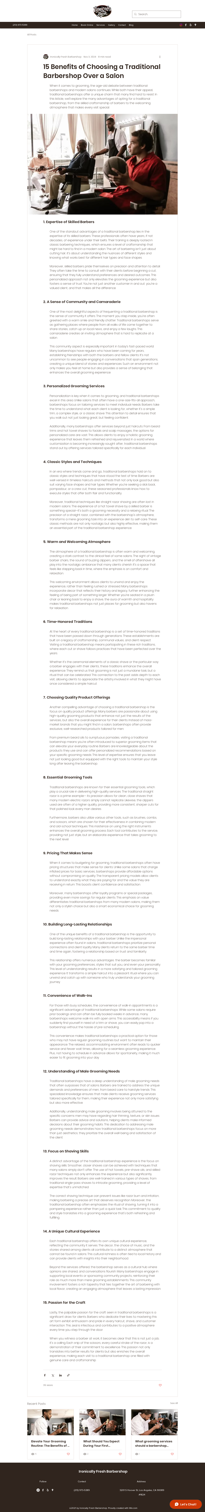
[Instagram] (181, 25)
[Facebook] (185, 25)
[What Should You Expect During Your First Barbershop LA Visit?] (102, 1422)
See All (174, 1403)
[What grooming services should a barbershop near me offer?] (154, 1422)
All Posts (31, 34)
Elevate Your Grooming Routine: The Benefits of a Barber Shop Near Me (50, 1443)
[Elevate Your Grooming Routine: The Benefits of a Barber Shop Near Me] (50, 1422)
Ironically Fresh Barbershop (103, 1471)
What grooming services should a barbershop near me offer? (153, 1443)
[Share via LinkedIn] (60, 1375)
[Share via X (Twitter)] (52, 1375)
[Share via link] (68, 1375)
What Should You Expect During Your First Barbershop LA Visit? (101, 1443)
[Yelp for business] (190, 25)
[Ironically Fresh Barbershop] (102, 11)
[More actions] (160, 57)
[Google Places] (195, 25)
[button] (101, 25)
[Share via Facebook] (44, 1375)
